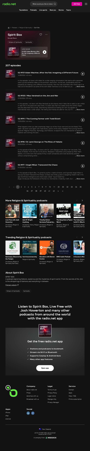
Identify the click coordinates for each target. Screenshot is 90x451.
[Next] (82, 200)
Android (8, 419)
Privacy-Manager (53, 402)
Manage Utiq (52, 399)
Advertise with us (32, 396)
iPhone (7, 412)
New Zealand (46, 429)
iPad (6, 416)
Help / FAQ (72, 396)
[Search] (54, 4)
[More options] (46, 34)
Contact (71, 390)
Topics (68, 10)
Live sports (43, 10)
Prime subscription (75, 399)
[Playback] (44, 52)
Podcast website (11, 285)
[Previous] (77, 200)
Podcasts (33, 10)
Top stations (23, 10)
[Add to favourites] (40, 34)
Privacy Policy (52, 393)
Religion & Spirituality (15, 42)
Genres (61, 10)
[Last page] (62, 191)
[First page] (9, 187)
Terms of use (52, 390)
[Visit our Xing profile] (33, 413)
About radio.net (32, 390)
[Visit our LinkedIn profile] (28, 413)
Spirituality (28, 42)
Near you (53, 10)
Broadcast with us (33, 399)
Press (29, 393)
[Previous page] (14, 187)
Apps (70, 393)
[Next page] (58, 191)
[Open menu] (86, 4)
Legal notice (52, 396)
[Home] (9, 28)
